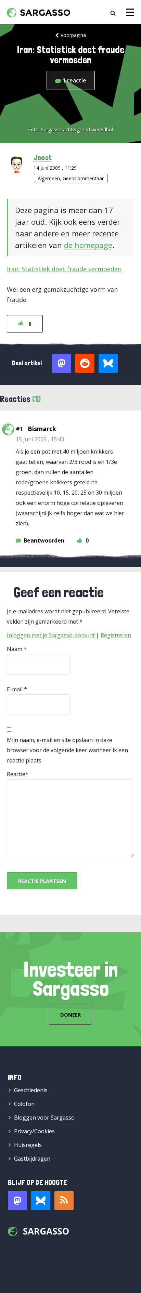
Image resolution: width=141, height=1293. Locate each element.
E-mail (15, 689)
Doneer (70, 1014)
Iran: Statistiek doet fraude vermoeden (64, 269)
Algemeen (49, 178)
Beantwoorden (44, 540)
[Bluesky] (40, 1200)
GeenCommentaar (83, 178)
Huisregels (28, 1145)
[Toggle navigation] (130, 12)
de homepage (88, 245)
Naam (14, 649)
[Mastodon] (17, 1200)
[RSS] (64, 1200)
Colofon (24, 1104)
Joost (43, 157)
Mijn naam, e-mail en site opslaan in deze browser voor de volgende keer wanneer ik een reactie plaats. (67, 750)
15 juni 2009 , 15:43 (40, 439)
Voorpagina (73, 35)
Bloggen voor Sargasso (44, 1117)
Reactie (16, 774)
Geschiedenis (31, 1090)
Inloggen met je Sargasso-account (51, 635)
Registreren (116, 635)
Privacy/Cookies (34, 1131)
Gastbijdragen (32, 1158)
